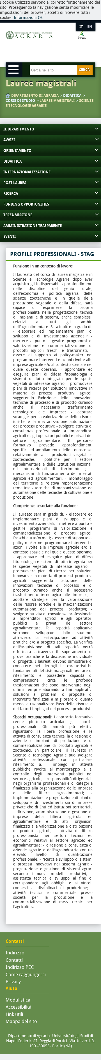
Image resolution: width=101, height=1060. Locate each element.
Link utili (14, 1014)
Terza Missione (17, 215)
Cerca (84, 70)
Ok (40, 17)
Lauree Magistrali (57, 101)
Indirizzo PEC (20, 967)
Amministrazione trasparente (32, 226)
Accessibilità (18, 1007)
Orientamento (17, 151)
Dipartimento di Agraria (35, 95)
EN (89, 27)
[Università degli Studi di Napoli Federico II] (46, 45)
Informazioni (25, 17)
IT (81, 27)
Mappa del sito (21, 1021)
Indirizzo (15, 953)
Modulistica (18, 1000)
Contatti (14, 960)
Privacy (13, 981)
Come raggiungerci (26, 974)
